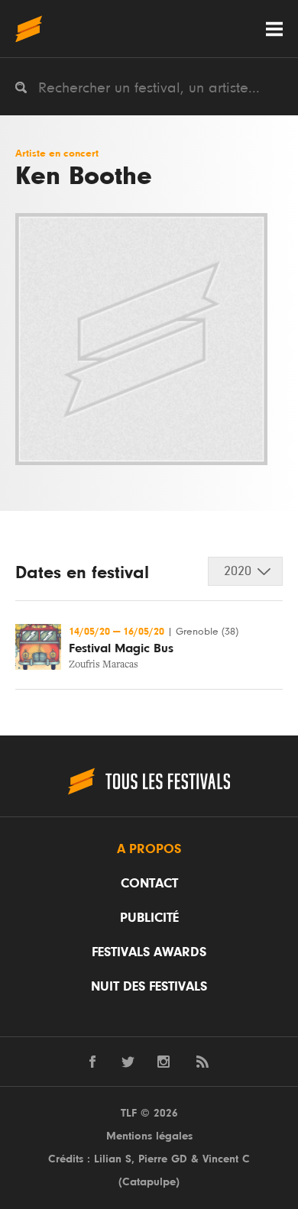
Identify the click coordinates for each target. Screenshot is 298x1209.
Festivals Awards (149, 952)
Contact (149, 884)
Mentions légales (149, 1136)
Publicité (149, 918)
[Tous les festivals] (28, 28)
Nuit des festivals (149, 987)
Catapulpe (149, 1182)
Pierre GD (162, 1159)
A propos (149, 849)
